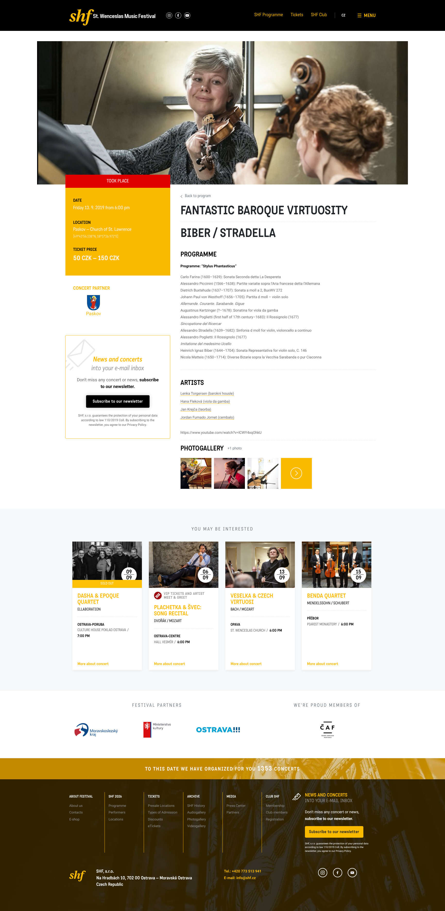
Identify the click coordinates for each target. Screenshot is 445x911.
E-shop (74, 819)
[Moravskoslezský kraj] (96, 729)
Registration (275, 819)
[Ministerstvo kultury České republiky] (157, 729)
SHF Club (319, 15)
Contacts (72, 4)
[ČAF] (327, 729)
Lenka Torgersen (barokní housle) (207, 394)
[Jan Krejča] (262, 473)
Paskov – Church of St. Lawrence (102, 230)
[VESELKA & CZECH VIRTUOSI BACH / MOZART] (260, 565)
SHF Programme (268, 15)
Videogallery (196, 826)
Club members (276, 813)
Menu (370, 15)
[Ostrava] (218, 729)
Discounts (155, 819)
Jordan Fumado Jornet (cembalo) (207, 417)
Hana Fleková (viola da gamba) (205, 402)
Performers (125, 4)
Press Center (236, 806)
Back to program (198, 196)
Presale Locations (161, 806)
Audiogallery (231, 4)
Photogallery (196, 819)
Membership (275, 806)
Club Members (337, 4)
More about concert (93, 664)
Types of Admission (184, 4)
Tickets (297, 15)
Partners (281, 4)
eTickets (154, 826)
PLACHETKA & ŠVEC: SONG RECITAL (177, 613)
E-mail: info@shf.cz (240, 878)
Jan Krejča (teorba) (196, 410)
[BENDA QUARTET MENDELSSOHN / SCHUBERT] (336, 565)
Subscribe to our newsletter (118, 401)
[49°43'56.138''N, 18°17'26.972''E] (95, 236)
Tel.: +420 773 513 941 (242, 871)
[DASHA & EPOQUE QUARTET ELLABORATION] (107, 565)
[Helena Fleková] (229, 473)
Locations (116, 819)
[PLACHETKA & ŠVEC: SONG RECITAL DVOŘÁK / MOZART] (183, 565)
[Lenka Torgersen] (196, 473)
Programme (117, 806)
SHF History (196, 806)
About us (76, 806)
